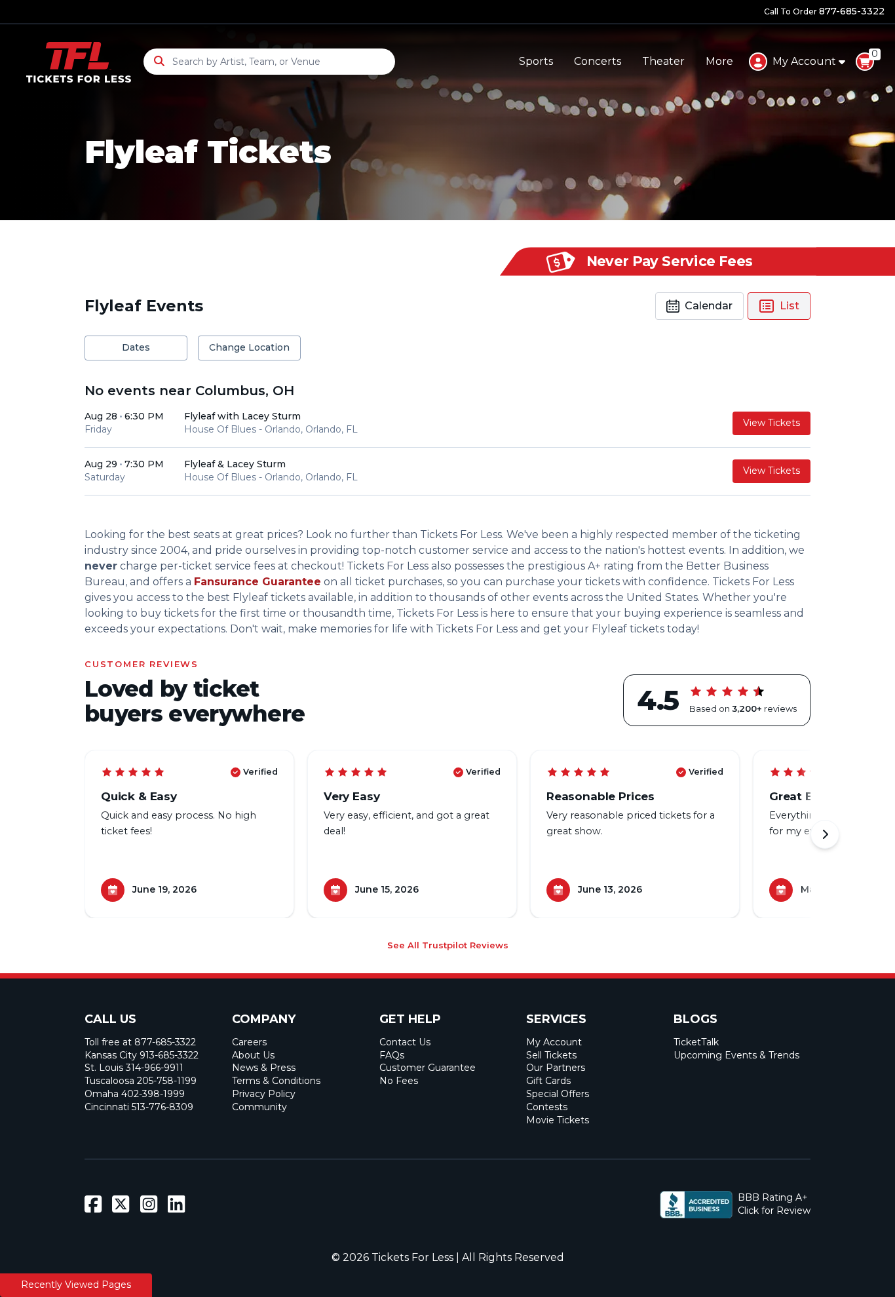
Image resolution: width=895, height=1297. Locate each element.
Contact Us (404, 1042)
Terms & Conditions (276, 1081)
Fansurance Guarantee (257, 581)
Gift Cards (548, 1081)
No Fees (398, 1081)
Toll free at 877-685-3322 (140, 1042)
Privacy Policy (263, 1094)
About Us (253, 1055)
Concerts (597, 61)
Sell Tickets (551, 1055)
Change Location (249, 347)
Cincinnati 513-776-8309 (139, 1107)
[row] (447, 424)
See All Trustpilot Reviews (447, 945)
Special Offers (557, 1094)
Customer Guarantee (427, 1068)
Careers (249, 1042)
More (719, 61)
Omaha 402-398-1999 (135, 1094)
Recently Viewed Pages (76, 1284)
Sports (536, 61)
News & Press (263, 1068)
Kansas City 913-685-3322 (142, 1055)
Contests (546, 1107)
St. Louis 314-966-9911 (134, 1068)
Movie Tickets (557, 1120)
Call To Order (824, 11)
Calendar (709, 306)
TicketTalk (696, 1042)
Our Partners (555, 1068)
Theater (663, 61)
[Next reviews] (824, 834)
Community (259, 1107)
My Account (554, 1042)
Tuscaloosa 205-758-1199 (141, 1081)
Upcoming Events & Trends (736, 1055)
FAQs (391, 1055)
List (789, 306)
